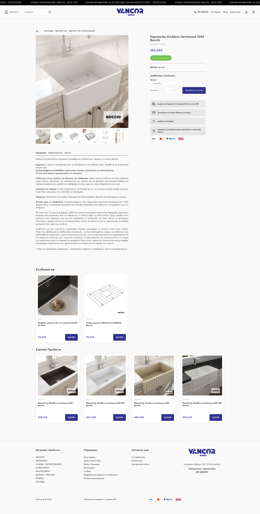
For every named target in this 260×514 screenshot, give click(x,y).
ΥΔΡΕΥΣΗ (40, 457)
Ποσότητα (154, 90)
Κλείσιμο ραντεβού (140, 464)
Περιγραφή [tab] (41, 153)
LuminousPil (110, 499)
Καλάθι (71, 337)
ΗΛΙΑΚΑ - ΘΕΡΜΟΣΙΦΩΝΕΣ (49, 464)
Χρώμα (153, 80)
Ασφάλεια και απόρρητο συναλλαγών (101, 475)
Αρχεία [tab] (68, 153)
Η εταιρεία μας (138, 457)
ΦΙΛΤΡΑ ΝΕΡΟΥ (43, 471)
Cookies (87, 471)
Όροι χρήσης (89, 457)
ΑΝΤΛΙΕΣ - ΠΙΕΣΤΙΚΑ (45, 475)
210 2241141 (202, 472)
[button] (125, 82)
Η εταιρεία (215, 12)
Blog (225, 12)
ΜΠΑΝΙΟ (40, 478)
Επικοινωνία (235, 12)
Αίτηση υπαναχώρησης (94, 478)
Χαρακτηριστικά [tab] (55, 153)
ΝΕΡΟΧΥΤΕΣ (61, 31)
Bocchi (161, 67)
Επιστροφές (89, 468)
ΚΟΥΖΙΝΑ (49, 31)
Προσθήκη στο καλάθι (194, 90)
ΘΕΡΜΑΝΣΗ (41, 461)
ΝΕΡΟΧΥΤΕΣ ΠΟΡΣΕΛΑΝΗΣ (82, 31)
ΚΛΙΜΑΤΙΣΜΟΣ (42, 468)
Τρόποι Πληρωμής (92, 464)
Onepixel (99, 499)
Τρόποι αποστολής (92, 461)
